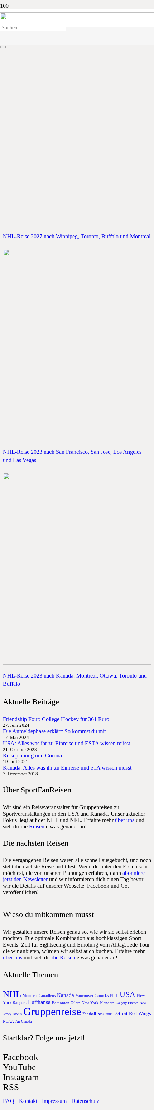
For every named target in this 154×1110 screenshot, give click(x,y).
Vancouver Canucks (92, 995)
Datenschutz (85, 1101)
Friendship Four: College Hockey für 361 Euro (56, 719)
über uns (124, 820)
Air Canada (23, 1021)
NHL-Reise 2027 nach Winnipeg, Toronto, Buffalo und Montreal (76, 236)
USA (127, 994)
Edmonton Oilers (66, 1002)
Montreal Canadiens (39, 995)
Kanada (65, 995)
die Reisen (63, 957)
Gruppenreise (52, 1011)
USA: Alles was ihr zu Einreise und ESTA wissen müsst (66, 743)
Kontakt (28, 1101)
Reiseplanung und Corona (32, 755)
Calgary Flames (127, 1003)
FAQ (8, 1101)
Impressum (54, 1101)
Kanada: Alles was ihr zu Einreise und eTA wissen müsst (67, 768)
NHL (12, 994)
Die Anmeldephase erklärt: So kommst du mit (54, 731)
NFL (114, 995)
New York (104, 1014)
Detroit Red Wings (132, 1013)
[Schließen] (3, 47)
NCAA (8, 1021)
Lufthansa (39, 1002)
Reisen (36, 826)
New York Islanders (98, 1002)
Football (89, 1014)
